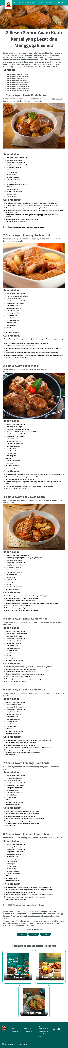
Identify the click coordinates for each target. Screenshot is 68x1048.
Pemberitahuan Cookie (43, 1028)
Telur (45, 934)
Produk (21, 2)
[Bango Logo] (8, 5)
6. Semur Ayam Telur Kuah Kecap (17, 84)
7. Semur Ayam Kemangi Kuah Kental (18, 86)
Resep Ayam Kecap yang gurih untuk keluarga (28, 905)
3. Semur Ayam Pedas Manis (15, 78)
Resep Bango (29, 2)
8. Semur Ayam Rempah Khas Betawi (18, 88)
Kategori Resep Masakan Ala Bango (18, 90)
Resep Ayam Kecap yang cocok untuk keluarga (28, 227)
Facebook (58, 1029)
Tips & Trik (39, 2)
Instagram (54, 1029)
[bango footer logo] (4, 1028)
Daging (33, 934)
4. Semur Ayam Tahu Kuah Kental (17, 80)
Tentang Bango (49, 2)
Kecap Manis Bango (19, 210)
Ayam (22, 934)
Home (14, 2)
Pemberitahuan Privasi (43, 1031)
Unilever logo (3, 1044)
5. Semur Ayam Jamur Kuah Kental (17, 82)
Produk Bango (14, 1031)
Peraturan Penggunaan (44, 1034)
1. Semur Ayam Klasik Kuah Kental (17, 74)
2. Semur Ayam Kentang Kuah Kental (18, 76)
